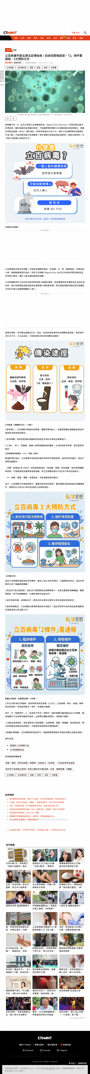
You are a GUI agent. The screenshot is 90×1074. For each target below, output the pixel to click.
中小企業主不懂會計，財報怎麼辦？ (23, 820)
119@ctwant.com (58, 829)
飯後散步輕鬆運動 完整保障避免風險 (71, 949)
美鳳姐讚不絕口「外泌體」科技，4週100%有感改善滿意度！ (18, 992)
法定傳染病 (21, 67)
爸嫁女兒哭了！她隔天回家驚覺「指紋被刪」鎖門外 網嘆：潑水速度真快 (44, 992)
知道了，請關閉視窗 (79, 1063)
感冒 (38, 67)
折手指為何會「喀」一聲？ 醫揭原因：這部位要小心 (17, 949)
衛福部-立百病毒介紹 (19, 745)
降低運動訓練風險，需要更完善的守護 (44, 971)
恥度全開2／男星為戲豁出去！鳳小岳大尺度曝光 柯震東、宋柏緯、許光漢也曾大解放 (18, 1013)
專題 (81, 38)
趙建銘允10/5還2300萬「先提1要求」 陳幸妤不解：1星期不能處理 (44, 865)
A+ (8, 118)
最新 (16, 38)
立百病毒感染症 (17, 749)
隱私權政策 (51, 1068)
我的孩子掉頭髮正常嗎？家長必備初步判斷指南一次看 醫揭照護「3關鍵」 (39, 768)
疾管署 (53, 67)
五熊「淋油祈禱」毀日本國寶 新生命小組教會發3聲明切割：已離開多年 (18, 886)
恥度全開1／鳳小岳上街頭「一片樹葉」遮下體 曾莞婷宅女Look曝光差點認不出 (71, 1013)
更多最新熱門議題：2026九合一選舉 (24, 812)
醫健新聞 (18, 62)
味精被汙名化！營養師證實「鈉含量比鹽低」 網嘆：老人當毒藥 (70, 886)
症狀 (45, 67)
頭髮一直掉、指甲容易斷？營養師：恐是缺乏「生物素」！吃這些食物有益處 (40, 762)
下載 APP (75, 33)
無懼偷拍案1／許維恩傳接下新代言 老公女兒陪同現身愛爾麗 (44, 949)
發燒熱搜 (66, 1044)
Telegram (63, 1050)
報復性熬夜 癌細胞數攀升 (18, 905)
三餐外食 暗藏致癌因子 (70, 905)
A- (13, 118)
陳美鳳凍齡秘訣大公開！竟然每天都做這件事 (70, 865)
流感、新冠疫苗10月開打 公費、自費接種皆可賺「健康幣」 (71, 928)
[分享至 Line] (2, 72)
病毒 (31, 67)
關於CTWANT (25, 1044)
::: (7, 41)
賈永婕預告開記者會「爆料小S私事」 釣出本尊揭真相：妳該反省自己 (37, 798)
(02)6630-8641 (29, 829)
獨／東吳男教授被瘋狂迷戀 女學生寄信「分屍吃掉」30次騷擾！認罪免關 (17, 928)
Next (2, 85)
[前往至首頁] (10, 32)
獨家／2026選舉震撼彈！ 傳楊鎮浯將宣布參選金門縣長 (45, 1013)
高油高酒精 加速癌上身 (70, 990)
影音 (74, 38)
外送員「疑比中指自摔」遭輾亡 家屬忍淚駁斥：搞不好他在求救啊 (36, 802)
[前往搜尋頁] (85, 32)
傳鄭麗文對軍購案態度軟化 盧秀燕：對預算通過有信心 (32, 816)
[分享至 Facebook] (2, 76)
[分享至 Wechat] (2, 80)
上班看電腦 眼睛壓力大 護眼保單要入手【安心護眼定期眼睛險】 (44, 928)
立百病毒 (10, 67)
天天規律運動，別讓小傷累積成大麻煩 (44, 886)
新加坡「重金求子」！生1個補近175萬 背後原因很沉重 (18, 971)
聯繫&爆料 (39, 1044)
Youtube (46, 1050)
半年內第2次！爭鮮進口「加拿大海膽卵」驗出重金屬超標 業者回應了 (17, 865)
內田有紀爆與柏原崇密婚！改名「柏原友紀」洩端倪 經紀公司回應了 (37, 809)
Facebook (29, 1050)
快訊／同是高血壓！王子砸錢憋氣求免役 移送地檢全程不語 (33, 805)
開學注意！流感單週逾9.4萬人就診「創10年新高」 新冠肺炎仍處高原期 (71, 971)
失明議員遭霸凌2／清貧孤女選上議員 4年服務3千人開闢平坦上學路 (44, 907)
